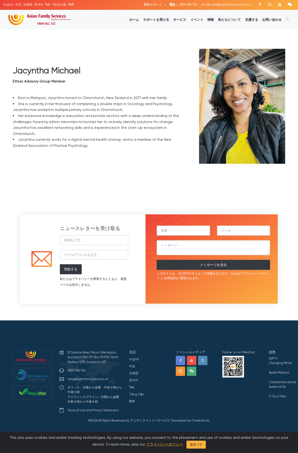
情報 (210, 19)
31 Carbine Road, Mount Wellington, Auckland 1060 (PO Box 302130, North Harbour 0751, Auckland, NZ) (93, 357)
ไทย (47, 4)
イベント (196, 19)
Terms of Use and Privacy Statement (93, 410)
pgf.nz (273, 358)
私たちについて (229, 19)
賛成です (196, 444)
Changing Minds (280, 363)
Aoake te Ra (277, 386)
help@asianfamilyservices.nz (226, 4)
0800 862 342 (183, 4)
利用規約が (171, 278)
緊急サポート (153, 4)
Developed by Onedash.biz (190, 420)
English (8, 4)
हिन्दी (71, 4)
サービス (179, 19)
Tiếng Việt (59, 4)
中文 (18, 4)
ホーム (134, 19)
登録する (71, 269)
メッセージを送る (213, 265)
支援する (251, 19)
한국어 (38, 4)
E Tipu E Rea (277, 396)
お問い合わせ (272, 19)
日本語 (27, 4)
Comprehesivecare (282, 382)
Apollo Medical (279, 372)
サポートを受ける (156, 19)
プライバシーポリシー (164, 444)
